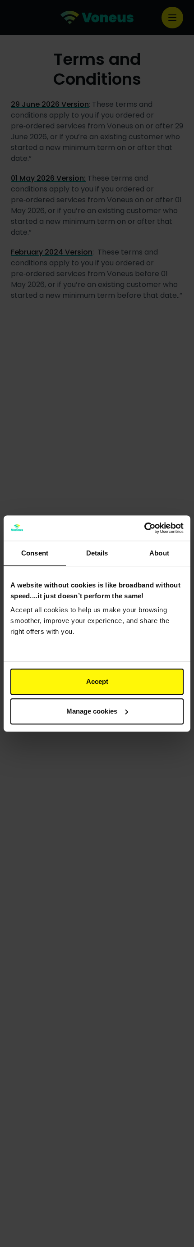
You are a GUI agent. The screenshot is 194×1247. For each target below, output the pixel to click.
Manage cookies (91, 711)
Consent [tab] (34, 553)
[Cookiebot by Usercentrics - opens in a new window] (144, 528)
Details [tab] (97, 553)
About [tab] (159, 553)
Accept (97, 681)
